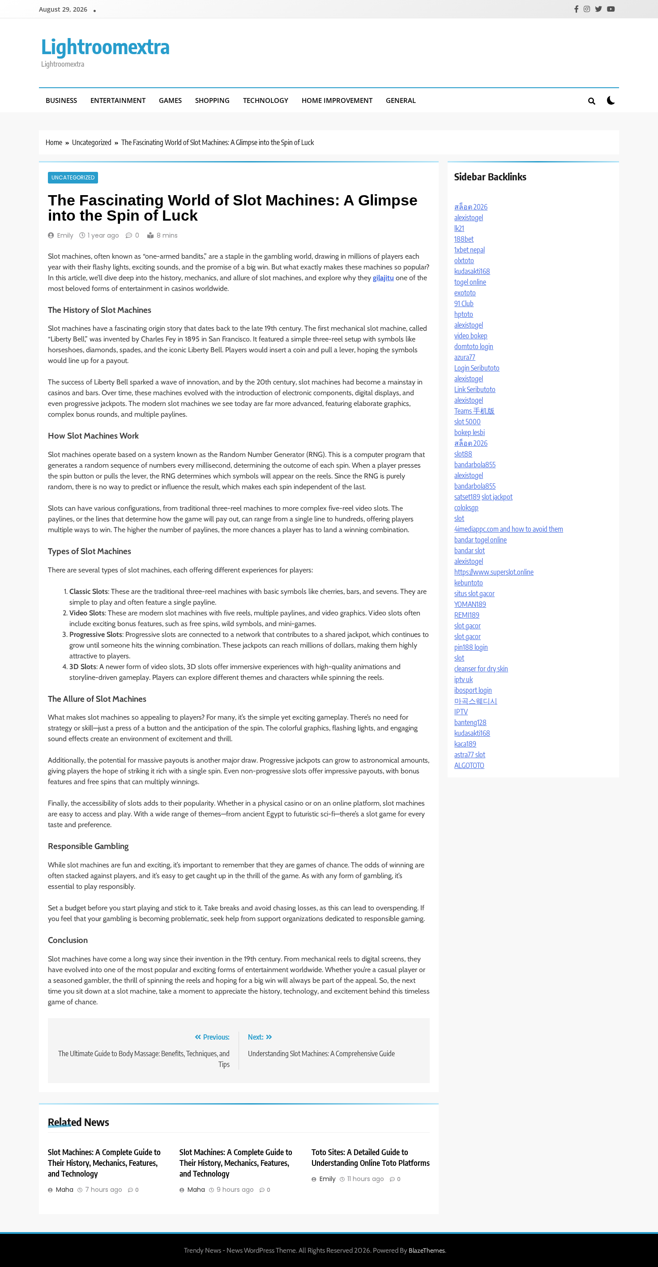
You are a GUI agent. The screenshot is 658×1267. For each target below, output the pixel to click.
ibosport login (473, 690)
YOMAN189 (470, 604)
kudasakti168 (472, 271)
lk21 (459, 228)
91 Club (464, 303)
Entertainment (117, 100)
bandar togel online (480, 539)
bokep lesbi (469, 432)
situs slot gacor (474, 593)
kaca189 (465, 743)
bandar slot (469, 550)
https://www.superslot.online (494, 571)
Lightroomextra (105, 46)
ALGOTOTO (469, 765)
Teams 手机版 (474, 410)
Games (170, 100)
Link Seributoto (475, 389)
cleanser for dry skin (481, 668)
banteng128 (470, 722)
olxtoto (464, 260)
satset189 (467, 496)
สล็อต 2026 (470, 206)
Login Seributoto (477, 367)
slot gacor (467, 625)
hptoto (463, 314)
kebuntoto (468, 582)
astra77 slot (469, 754)
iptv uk (463, 679)
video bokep (470, 335)
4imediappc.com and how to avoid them (508, 529)
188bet (464, 239)
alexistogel (468, 217)
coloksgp (466, 507)
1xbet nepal (469, 249)
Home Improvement (337, 100)
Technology (265, 100)
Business (61, 100)
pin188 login (471, 647)
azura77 (464, 357)
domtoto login (473, 346)
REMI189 (466, 614)
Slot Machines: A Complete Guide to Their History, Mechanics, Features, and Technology (104, 1162)
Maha (64, 1189)
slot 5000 (467, 421)
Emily (65, 235)
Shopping (212, 100)
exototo (465, 292)
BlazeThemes (427, 1250)
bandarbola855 (475, 464)
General (401, 100)
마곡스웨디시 (475, 700)
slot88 (463, 453)
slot (459, 518)
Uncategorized (72, 177)
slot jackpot (497, 496)
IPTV (461, 711)
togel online (470, 281)
